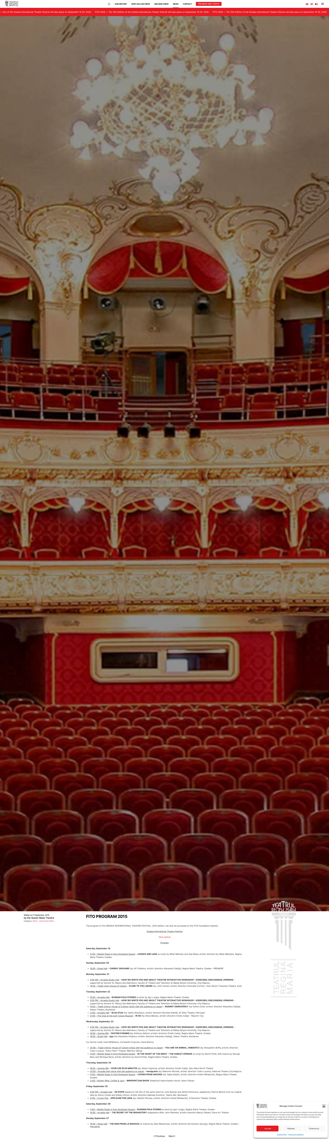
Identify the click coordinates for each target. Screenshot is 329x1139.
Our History (121, 4)
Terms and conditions (296, 1134)
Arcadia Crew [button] (161, 4)
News (176, 4)
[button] (324, 1106)
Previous (160, 1136)
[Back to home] (11, 4)
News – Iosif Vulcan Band (43, 921)
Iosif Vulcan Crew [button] (140, 4)
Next (171, 1136)
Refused (290, 1128)
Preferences (314, 1128)
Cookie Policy (282, 1134)
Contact (187, 4)
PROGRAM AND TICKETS (209, 4)
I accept (267, 1128)
